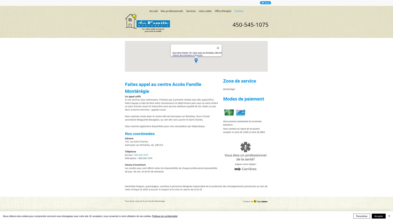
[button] (191, 11)
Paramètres (361, 216)
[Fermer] (389, 216)
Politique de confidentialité (164, 216)
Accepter (378, 216)
